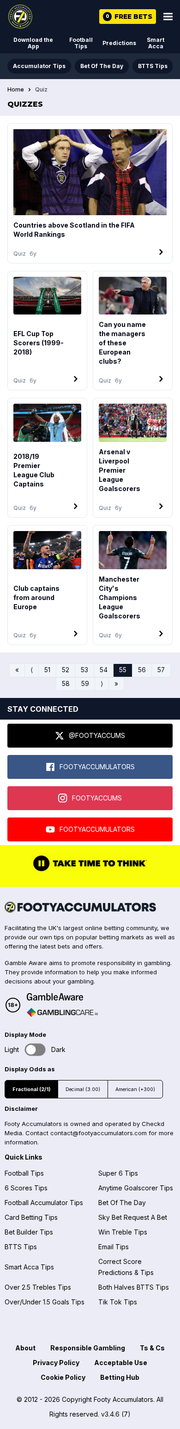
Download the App (33, 43)
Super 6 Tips (118, 1173)
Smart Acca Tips (29, 1267)
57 (161, 670)
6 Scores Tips (26, 1188)
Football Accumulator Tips (44, 1202)
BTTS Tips (153, 66)
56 (142, 670)
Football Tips (81, 43)
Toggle (35, 1050)
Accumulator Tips (39, 66)
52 (65, 670)
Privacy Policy (56, 1362)
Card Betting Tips (31, 1217)
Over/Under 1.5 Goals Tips (44, 1302)
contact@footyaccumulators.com (98, 1133)
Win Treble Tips (122, 1232)
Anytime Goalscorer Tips (135, 1188)
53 (84, 670)
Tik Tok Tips (117, 1302)
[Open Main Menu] (168, 16)
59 (85, 683)
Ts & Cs (152, 1348)
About (25, 1348)
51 (47, 670)
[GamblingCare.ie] (62, 1012)
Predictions (119, 43)
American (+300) (135, 1089)
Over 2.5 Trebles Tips (38, 1287)
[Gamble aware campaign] (62, 996)
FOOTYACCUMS (97, 798)
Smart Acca (155, 43)
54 (104, 670)
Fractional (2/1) (31, 1089)
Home (15, 89)
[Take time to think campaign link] (90, 870)
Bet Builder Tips (29, 1232)
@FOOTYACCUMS (97, 735)
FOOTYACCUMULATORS (97, 767)
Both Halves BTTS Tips (133, 1287)
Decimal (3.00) (83, 1089)
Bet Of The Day (101, 66)
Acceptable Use (120, 1362)
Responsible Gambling (87, 1348)
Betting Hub (119, 1377)
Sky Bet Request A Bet (132, 1217)
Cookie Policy (63, 1377)
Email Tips (113, 1247)
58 (66, 683)
